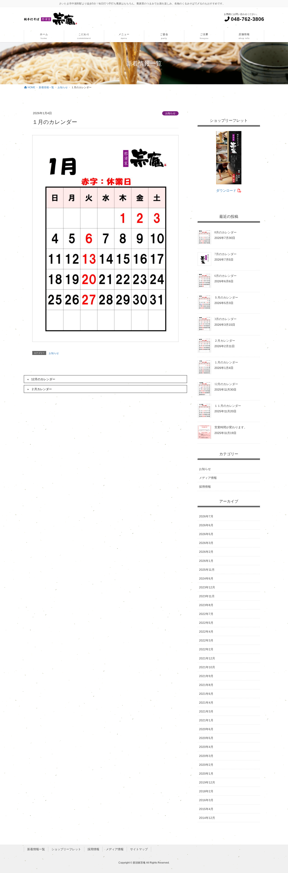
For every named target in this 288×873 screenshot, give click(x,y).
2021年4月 (206, 702)
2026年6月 (206, 525)
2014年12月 (207, 817)
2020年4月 (206, 746)
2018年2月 (206, 791)
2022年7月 (206, 614)
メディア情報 (208, 477)
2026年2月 (206, 551)
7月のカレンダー (225, 254)
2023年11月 (207, 596)
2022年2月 (206, 649)
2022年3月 (206, 640)
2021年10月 (207, 667)
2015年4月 (206, 809)
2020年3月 (206, 756)
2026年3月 (206, 543)
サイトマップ (139, 849)
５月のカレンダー (226, 297)
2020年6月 (206, 729)
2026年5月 (206, 534)
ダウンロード (226, 190)
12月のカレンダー (43, 379)
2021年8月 (206, 685)
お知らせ (170, 113)
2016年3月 (206, 800)
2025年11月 (207, 569)
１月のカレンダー (226, 362)
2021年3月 (206, 711)
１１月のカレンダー (227, 405)
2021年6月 (206, 693)
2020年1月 (206, 773)
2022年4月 (206, 631)
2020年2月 (206, 764)
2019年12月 (207, 782)
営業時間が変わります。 (230, 427)
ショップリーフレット (66, 849)
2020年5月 (206, 738)
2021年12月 (207, 658)
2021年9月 (206, 676)
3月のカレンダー (225, 319)
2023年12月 (207, 587)
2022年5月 (206, 622)
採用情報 (205, 486)
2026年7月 (206, 516)
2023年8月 (206, 605)
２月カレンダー (41, 389)
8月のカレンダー (225, 232)
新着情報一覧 (36, 849)
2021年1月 (206, 720)
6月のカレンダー (225, 275)
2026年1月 (206, 560)
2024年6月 (206, 578)
